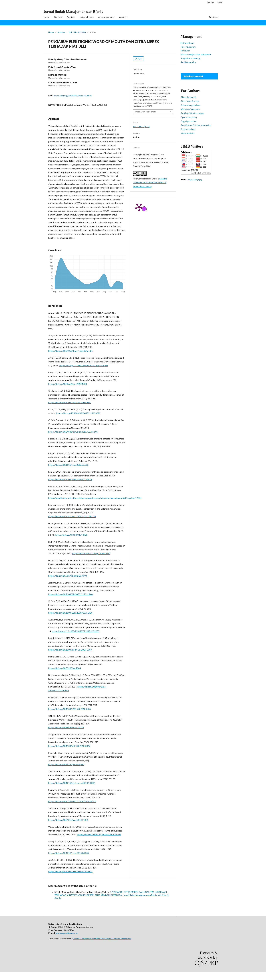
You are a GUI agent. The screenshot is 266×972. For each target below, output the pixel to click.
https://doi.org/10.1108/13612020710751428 (70, 612)
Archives (71, 17)
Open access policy (189, 117)
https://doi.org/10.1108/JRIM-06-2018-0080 (69, 402)
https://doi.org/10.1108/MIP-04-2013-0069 (69, 746)
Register (210, 2)
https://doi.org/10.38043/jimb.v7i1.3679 (73, 95)
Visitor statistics (187, 133)
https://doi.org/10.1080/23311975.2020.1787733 (72, 516)
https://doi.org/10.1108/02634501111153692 (78, 413)
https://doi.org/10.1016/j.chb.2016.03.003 (68, 465)
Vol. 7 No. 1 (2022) (77, 32)
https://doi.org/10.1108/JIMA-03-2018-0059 (69, 709)
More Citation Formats (145, 111)
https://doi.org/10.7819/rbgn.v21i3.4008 (67, 575)
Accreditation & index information (196, 125)
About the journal (188, 97)
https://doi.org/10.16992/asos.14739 (66, 727)
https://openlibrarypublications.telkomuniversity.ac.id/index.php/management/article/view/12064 (94, 498)
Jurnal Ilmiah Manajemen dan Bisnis (73, 11)
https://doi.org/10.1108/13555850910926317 (70, 871)
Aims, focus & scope (190, 101)
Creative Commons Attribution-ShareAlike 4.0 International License (150, 182)
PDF (139, 58)
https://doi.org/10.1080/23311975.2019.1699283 (75, 631)
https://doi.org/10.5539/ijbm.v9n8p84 (66, 764)
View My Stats (195, 179)
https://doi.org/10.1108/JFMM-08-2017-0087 (70, 649)
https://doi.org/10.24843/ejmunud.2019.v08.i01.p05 (73, 431)
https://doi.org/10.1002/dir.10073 (71, 535)
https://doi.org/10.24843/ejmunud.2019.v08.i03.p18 (83, 365)
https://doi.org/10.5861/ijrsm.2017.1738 (67, 384)
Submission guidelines (190, 105)
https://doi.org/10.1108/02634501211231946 (70, 594)
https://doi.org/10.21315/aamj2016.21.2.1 (68, 820)
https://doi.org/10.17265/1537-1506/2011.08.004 (72, 801)
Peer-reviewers (188, 46)
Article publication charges (192, 113)
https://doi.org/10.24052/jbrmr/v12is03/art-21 (70, 351)
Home (46, 17)
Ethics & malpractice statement (196, 54)
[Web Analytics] (184, 179)
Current (58, 17)
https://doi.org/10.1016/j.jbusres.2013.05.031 (99, 834)
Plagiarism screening (190, 58)
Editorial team (187, 43)
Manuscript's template (190, 109)
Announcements (106, 17)
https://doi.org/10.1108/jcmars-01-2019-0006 (70, 479)
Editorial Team (87, 17)
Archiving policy (188, 62)
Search (215, 17)
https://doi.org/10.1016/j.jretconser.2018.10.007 (71, 783)
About (122, 17)
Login (220, 2)
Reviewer (185, 50)
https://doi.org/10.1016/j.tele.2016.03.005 (68, 853)
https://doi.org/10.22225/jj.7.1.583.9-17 (91, 553)
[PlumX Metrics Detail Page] (139, 207)
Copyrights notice (188, 121)
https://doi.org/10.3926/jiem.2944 (64, 668)
